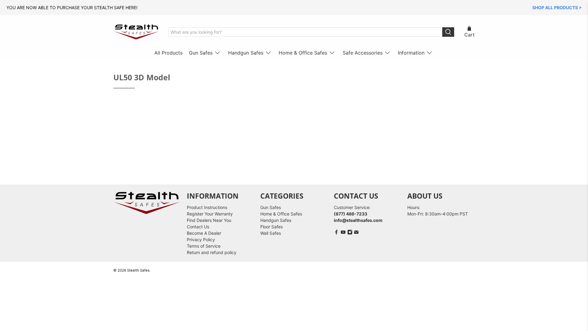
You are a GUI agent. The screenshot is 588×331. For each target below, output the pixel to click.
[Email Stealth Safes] (356, 233)
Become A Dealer (204, 233)
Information (411, 53)
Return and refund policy (211, 252)
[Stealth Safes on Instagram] (349, 233)
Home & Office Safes (303, 53)
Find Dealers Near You (209, 220)
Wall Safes (270, 233)
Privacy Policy (201, 239)
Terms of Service (204, 246)
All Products (168, 53)
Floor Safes (271, 226)
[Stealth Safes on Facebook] (336, 233)
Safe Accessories (363, 53)
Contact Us (198, 226)
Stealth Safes (138, 270)
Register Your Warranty (210, 213)
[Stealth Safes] (137, 32)
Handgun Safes (245, 53)
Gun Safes (201, 53)
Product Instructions (207, 207)
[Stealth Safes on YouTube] (343, 233)
